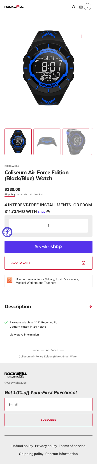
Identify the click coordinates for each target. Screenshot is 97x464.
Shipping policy (31, 454)
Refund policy (22, 446)
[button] (63, 7)
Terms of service (72, 446)
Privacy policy (46, 446)
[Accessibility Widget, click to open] (7, 232)
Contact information (61, 454)
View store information (24, 334)
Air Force (52, 350)
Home (35, 350)
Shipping (10, 194)
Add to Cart (21, 262)
